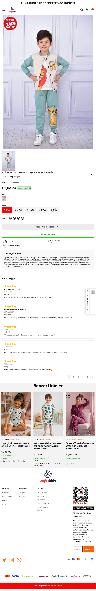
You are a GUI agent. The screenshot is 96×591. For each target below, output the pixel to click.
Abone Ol (88, 549)
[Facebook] (4, 560)
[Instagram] (11, 560)
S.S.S (4, 504)
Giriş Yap (22, 492)
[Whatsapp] (19, 560)
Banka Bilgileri (42, 492)
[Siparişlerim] (86, 9)
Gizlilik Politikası (43, 503)
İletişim (4, 500)
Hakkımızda (6, 492)
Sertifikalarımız (7, 496)
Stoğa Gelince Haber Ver (48, 227)
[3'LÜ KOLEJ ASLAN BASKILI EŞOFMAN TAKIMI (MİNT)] (92, 292)
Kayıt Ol (22, 496)
